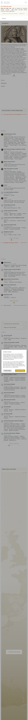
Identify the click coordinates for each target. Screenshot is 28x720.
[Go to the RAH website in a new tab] (2, 2)
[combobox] (14, 18)
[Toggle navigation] (25, 2)
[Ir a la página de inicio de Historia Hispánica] (6, 2)
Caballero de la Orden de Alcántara (10, 13)
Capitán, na (21, 13)
